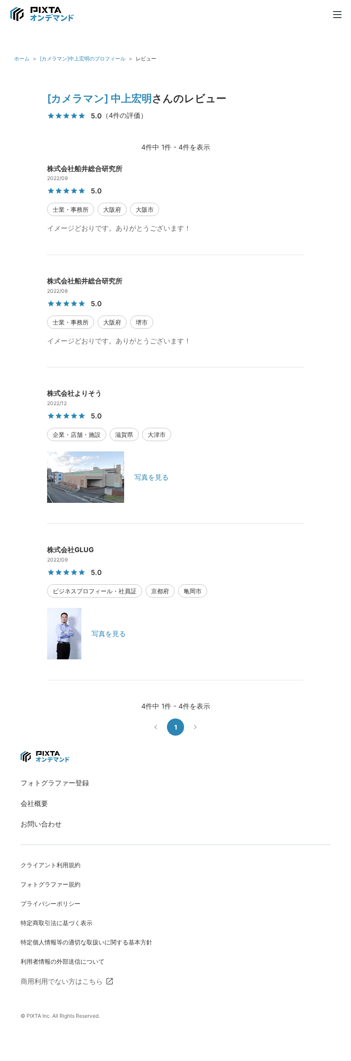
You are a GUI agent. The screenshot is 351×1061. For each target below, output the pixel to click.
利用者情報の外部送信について (62, 961)
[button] (70, 209)
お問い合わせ (41, 824)
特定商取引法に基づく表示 (56, 922)
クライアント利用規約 (50, 865)
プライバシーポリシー (50, 903)
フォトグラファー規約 (50, 884)
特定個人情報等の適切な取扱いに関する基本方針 (86, 942)
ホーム (22, 58)
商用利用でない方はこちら (62, 981)
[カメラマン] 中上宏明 (99, 98)
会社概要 (34, 803)
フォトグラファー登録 (55, 782)
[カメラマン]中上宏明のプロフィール (82, 58)
